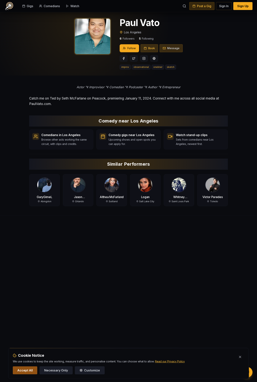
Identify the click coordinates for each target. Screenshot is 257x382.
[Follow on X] (134, 58)
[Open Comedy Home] (9, 6)
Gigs (30, 6)
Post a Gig (204, 6)
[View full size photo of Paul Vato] (93, 36)
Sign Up (243, 6)
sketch (170, 67)
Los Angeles (132, 32)
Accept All (25, 370)
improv (125, 67)
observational (141, 67)
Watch (74, 6)
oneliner (157, 67)
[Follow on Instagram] (144, 58)
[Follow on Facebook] (124, 58)
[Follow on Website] (154, 58)
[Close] (240, 357)
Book (151, 48)
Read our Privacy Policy (170, 361)
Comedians (52, 6)
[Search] (184, 6)
